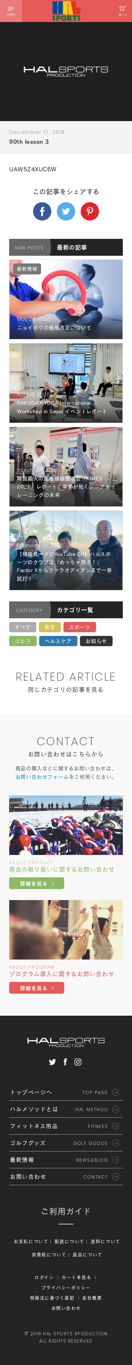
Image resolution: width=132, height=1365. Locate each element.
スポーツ (80, 627)
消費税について (49, 1254)
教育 (49, 627)
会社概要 (92, 1298)
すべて (23, 627)
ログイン (44, 1277)
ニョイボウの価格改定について (54, 327)
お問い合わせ (66, 1308)
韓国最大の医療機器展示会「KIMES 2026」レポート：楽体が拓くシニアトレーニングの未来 (63, 487)
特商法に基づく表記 (52, 1298)
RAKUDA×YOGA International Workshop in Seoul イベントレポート (62, 407)
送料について (106, 1241)
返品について (88, 1254)
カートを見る (76, 1277)
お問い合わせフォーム (42, 776)
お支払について (31, 1241)
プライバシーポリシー (66, 1287)
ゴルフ (23, 641)
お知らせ (96, 641)
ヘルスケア (58, 641)
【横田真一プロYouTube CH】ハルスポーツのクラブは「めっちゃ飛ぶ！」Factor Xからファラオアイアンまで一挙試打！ (64, 566)
